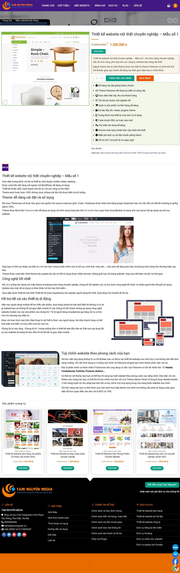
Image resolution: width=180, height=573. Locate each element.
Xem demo (98, 51)
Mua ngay (145, 78)
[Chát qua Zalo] (175, 547)
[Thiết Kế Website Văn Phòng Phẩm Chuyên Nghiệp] (112, 429)
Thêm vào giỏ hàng (120, 78)
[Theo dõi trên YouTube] (24, 534)
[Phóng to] (5, 102)
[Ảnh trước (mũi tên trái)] (2, 568)
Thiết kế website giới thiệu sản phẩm (151, 153)
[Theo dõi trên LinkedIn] (19, 534)
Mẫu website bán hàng (27, 20)
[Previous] (2, 442)
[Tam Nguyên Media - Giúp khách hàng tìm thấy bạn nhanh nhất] (19, 6)
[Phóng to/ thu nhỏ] (2, 556)
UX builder (89, 210)
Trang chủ (48, 5)
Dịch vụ (112, 5)
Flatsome (29, 210)
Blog (125, 5)
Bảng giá (100, 5)
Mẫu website (82, 5)
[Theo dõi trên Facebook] (4, 534)
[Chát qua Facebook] (175, 554)
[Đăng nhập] (175, 5)
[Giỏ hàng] (168, 6)
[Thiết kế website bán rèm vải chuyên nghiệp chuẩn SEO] (157, 429)
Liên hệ (138, 5)
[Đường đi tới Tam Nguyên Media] (175, 568)
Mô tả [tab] (5, 167)
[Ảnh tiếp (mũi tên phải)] (11, 568)
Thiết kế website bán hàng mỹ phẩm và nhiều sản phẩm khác (23, 455)
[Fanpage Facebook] (175, 561)
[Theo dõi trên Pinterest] (14, 534)
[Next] (178, 442)
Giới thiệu (63, 5)
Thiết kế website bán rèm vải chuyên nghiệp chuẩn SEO (157, 455)
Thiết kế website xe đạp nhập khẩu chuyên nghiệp (67, 455)
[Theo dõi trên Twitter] (9, 534)
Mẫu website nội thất (127, 153)
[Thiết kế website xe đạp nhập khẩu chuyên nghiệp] (67, 429)
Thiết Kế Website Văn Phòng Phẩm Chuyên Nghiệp (112, 455)
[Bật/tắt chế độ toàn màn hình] (11, 556)
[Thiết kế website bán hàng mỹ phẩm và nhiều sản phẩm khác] (23, 429)
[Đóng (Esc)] (27, 556)
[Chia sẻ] (19, 556)
